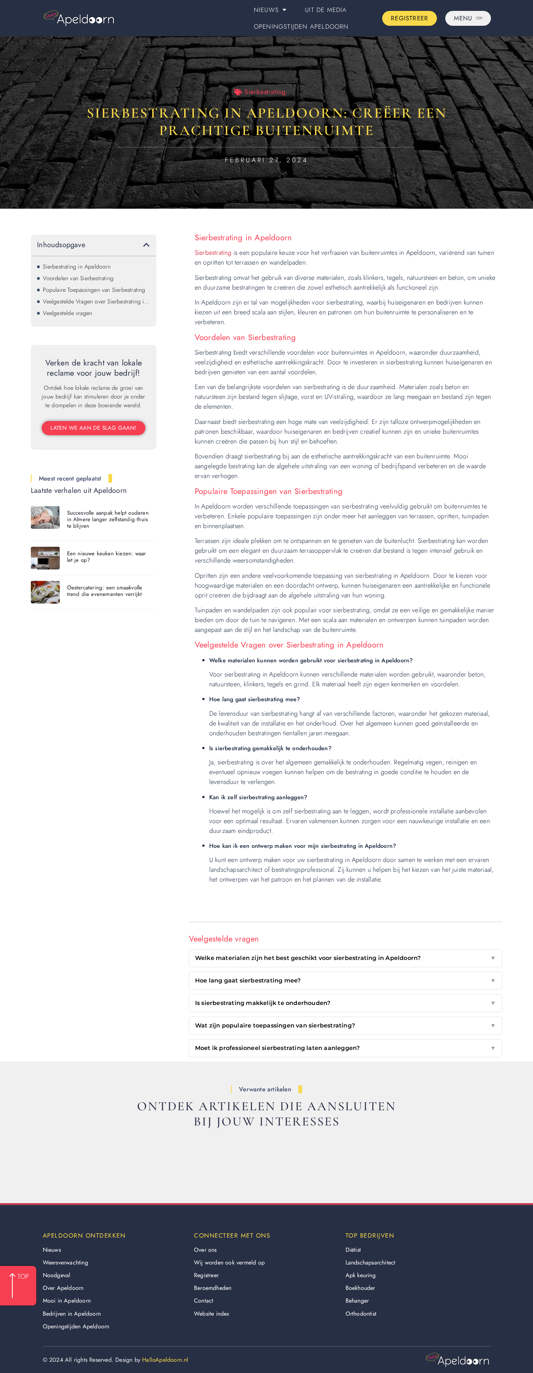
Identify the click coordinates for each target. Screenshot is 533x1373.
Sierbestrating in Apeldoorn (76, 266)
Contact (203, 1300)
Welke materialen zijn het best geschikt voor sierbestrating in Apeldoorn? (345, 958)
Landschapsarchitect (371, 1262)
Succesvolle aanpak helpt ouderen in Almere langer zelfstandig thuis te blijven (108, 519)
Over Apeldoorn (63, 1288)
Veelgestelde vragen (67, 313)
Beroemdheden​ (212, 1288)
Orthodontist (361, 1313)
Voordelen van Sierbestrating (78, 278)
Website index (212, 1313)
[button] (146, 245)
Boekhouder (360, 1288)
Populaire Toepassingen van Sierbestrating (94, 290)
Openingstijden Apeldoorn (301, 26)
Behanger (357, 1300)
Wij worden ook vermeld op (229, 1262)
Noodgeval (57, 1275)
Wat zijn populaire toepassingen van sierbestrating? (345, 1025)
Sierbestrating (265, 92)
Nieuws (266, 9)
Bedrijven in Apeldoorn (72, 1313)
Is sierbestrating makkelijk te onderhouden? (345, 1003)
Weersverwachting (65, 1262)
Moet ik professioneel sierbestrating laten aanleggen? (345, 1048)
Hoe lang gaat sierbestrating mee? (345, 980)
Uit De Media (326, 9)
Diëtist (353, 1250)
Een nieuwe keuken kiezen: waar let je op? (106, 556)
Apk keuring (361, 1275)
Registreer (206, 1275)
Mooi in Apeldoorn (67, 1300)
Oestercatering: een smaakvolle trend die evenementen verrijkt (104, 591)
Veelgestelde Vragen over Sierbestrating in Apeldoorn (96, 301)
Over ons (205, 1250)
